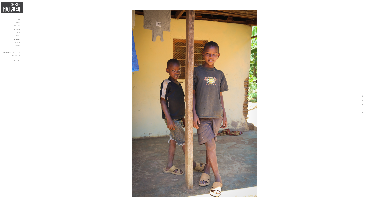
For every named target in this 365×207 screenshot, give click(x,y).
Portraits (17, 25)
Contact (17, 45)
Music (18, 32)
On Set (18, 35)
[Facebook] (14, 60)
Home (18, 19)
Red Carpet (16, 29)
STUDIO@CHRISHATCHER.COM (11, 52)
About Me (17, 42)
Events (18, 22)
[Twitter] (18, 60)
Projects (17, 39)
